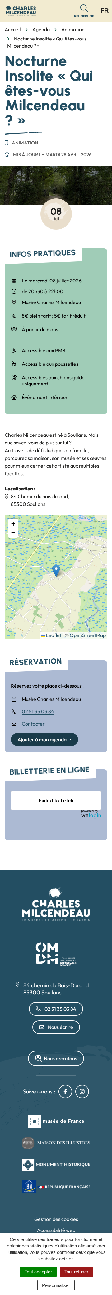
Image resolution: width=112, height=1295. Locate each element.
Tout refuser (76, 1271)
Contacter (33, 724)
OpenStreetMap (88, 635)
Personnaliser (56, 1285)
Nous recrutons (60, 1058)
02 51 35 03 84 (38, 711)
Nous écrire (60, 1027)
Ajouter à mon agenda (42, 739)
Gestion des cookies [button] (56, 1219)
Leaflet (53, 635)
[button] (84, 11)
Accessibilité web (56, 1230)
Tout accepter (38, 1271)
